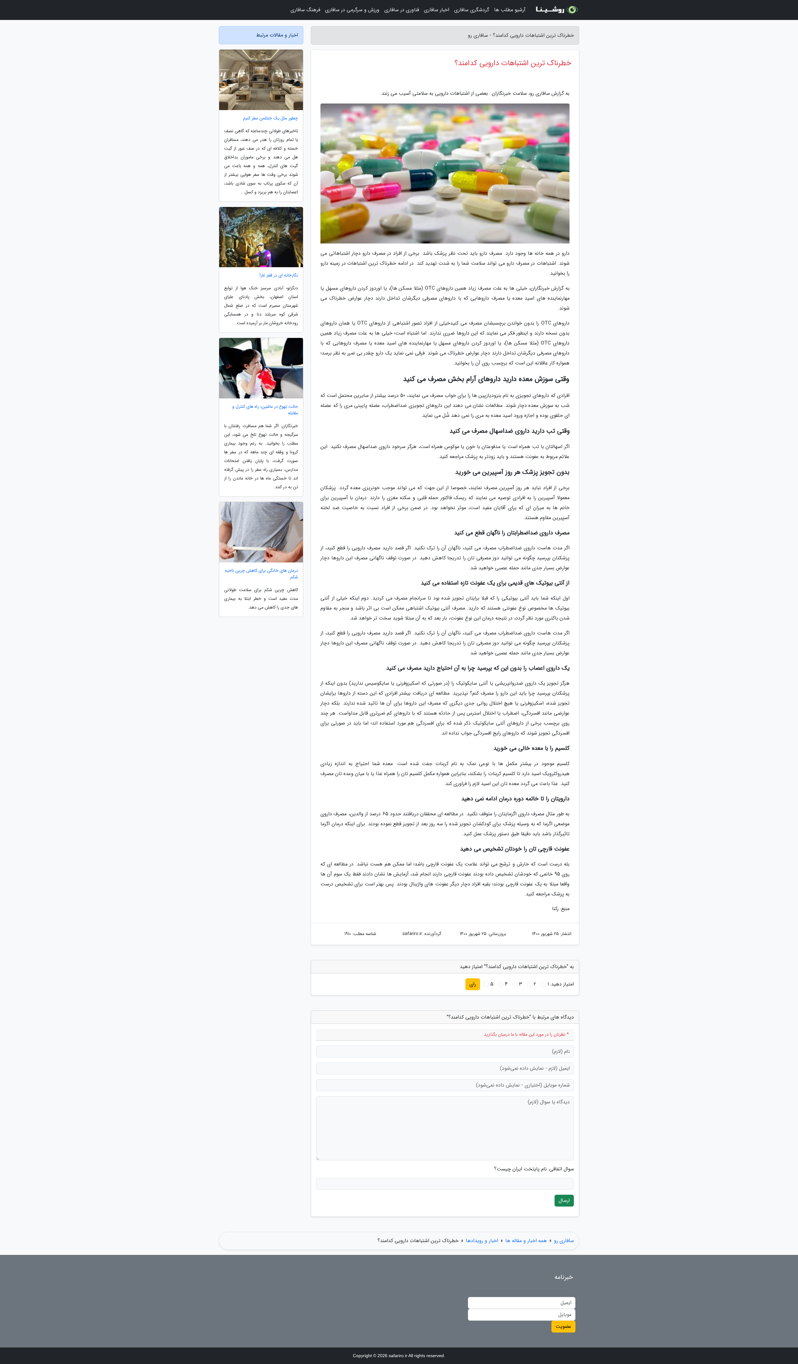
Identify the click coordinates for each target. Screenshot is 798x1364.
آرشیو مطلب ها (510, 10)
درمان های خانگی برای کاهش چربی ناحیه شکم (261, 574)
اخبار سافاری (436, 10)
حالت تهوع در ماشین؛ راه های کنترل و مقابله (265, 410)
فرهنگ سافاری (305, 10)
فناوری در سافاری (401, 10)
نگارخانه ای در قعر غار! (279, 275)
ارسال (564, 1200)
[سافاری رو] (556, 9)
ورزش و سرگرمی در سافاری (352, 10)
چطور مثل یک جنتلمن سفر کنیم (270, 118)
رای (472, 984)
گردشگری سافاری (471, 10)
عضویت (563, 1326)
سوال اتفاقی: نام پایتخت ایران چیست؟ (534, 1169)
